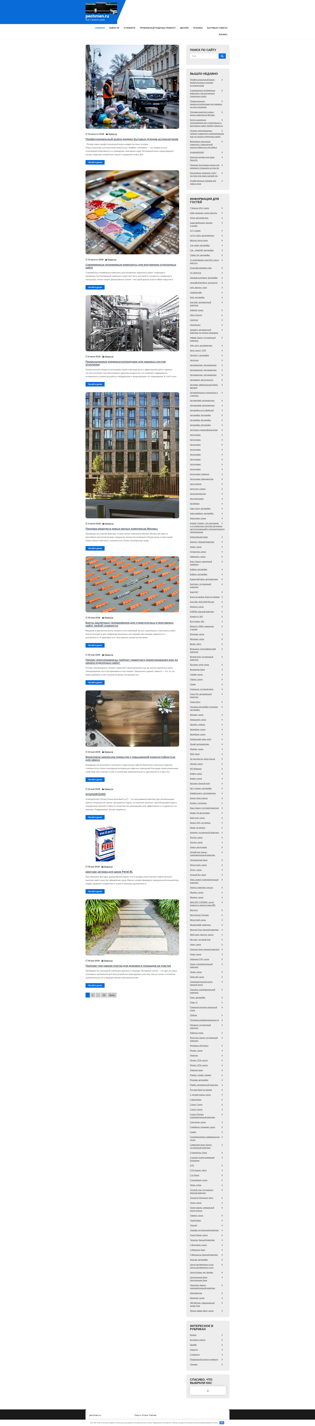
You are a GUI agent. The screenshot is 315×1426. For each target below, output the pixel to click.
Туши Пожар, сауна (199, 1235)
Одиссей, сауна (197, 977)
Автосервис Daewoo (199, 474)
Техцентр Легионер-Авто (201, 1197)
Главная (100, 28)
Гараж (193, 684)
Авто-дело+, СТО (198, 350)
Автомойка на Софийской (202, 410)
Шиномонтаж (196, 1293)
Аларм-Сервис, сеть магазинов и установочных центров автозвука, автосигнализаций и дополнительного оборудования (207, 528)
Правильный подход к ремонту (158, 28)
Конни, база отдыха (199, 798)
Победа (193, 1015)
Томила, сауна (196, 1215)
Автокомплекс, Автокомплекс (203, 365)
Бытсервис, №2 (197, 621)
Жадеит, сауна (196, 749)
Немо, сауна (195, 954)
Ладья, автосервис (198, 847)
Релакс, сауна (196, 1050)
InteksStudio (196, 292)
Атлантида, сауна (198, 551)
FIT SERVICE (195, 273)
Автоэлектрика (197, 498)
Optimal (194, 320)
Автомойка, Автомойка (200, 415)
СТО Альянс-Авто (198, 1170)
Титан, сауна (195, 1202)
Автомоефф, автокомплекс (202, 400)
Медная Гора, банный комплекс (204, 929)
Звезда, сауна (196, 763)
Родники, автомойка (199, 1080)
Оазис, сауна (196, 972)
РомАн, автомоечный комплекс (204, 1085)
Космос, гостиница (198, 803)
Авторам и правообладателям (204, 430)
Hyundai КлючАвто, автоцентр (204, 282)
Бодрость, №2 (196, 616)
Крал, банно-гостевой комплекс (204, 808)
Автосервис (195, 435)
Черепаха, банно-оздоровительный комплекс (202, 1287)
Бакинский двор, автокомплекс (204, 579)
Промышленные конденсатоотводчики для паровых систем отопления (126, 363)
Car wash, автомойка (200, 245)
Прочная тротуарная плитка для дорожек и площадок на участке (128, 966)
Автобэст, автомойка (199, 355)
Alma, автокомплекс (199, 218)
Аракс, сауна (196, 546)
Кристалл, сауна (197, 817)
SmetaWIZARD (96, 794)
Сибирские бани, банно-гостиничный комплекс (201, 1146)
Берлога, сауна (197, 606)
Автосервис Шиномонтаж (201, 479)
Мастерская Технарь (199, 915)
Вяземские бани (197, 669)
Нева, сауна (195, 944)
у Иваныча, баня (197, 1250)
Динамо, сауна (196, 714)
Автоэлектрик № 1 (198, 493)
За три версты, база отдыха (202, 759)
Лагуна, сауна (196, 837)
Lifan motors (196, 315)
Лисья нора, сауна (198, 865)
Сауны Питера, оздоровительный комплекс (202, 1116)
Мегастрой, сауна (198, 920)
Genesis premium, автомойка (204, 277)
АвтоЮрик (194, 503)
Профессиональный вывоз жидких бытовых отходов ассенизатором (132, 139)
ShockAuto (195, 325)
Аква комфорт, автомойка (201, 513)
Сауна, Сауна (196, 1104)
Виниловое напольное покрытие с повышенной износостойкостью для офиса (130, 758)
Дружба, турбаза (197, 724)
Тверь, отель (195, 1185)
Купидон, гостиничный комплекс (204, 832)
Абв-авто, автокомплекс (201, 345)
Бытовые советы (217, 28)
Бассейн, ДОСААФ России (202, 601)
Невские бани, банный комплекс (205, 949)
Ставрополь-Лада (198, 1152)
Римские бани (196, 1070)
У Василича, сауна (198, 1245)
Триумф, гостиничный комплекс (204, 1230)
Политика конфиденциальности (204, 1020)
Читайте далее (95, 162)
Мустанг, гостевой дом (200, 939)
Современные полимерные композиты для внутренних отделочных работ (131, 266)
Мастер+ (194, 910)
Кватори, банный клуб (200, 783)
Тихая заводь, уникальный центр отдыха (202, 1209)
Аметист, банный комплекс (202, 542)
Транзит (193, 1225)
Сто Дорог (194, 1175)
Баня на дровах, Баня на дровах (205, 597)
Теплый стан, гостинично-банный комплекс (202, 1191)
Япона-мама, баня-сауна (202, 1310)
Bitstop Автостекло (199, 240)
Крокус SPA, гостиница (200, 822)
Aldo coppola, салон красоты (203, 213)
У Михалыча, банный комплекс (204, 1254)
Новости (114, 28)
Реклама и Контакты (199, 1045)
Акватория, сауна (198, 518)
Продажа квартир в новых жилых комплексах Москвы (122, 529)
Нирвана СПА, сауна (199, 959)
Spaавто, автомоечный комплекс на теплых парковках (204, 331)
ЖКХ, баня (195, 754)
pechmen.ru (97, 16)
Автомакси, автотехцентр (201, 380)
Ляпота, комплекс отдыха (201, 887)
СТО (192, 1165)
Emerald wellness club (201, 268)
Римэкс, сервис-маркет (200, 1075)
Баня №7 (194, 592)
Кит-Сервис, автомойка (201, 788)
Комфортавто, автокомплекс (203, 793)
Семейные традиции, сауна (202, 1127)
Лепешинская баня (198, 860)
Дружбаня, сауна (197, 729)
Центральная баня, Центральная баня (198, 1279)
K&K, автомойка (197, 297)
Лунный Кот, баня (198, 874)
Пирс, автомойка (197, 997)
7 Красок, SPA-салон (199, 208)
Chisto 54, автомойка (200, 255)
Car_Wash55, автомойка (202, 250)
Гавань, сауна (196, 679)
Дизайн (184, 28)
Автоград (194, 360)
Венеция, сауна (197, 634)
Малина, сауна (196, 892)
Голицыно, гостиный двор (201, 689)
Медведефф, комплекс (200, 925)
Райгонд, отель (196, 1033)
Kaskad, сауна (196, 310)
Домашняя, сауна (198, 719)
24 (104, 995)
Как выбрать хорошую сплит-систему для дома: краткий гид (204, 174)
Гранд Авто (195, 702)
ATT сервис (195, 230)
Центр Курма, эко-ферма (201, 1272)
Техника (198, 28)
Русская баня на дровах (201, 1089)
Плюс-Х (193, 1002)
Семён (193, 1132)
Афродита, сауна (197, 556)
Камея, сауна (196, 773)
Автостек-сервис (198, 489)
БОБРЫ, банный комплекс (202, 611)
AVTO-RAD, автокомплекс (202, 235)
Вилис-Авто (195, 644)
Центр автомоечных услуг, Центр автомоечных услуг (202, 1266)
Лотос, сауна (196, 870)
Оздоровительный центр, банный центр (201, 983)
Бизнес (223, 34)
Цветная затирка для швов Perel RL (109, 872)
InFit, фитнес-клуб (198, 287)
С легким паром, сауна (200, 1094)
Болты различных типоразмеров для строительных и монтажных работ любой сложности (129, 624)
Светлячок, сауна (198, 1122)
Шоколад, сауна (197, 1298)
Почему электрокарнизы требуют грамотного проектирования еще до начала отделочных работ (132, 661)
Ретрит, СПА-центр (199, 1060)
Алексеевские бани (199, 537)
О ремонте (129, 28)
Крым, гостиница (197, 827)
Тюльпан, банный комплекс (202, 1240)
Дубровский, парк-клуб (200, 739)
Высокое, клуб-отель (199, 664)
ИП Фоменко (196, 768)
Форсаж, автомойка (199, 1259)
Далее (112, 995)
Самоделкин (195, 1099)
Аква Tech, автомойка (200, 508)
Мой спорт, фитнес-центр (201, 934)
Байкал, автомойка (198, 569)
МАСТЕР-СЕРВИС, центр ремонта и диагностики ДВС (203, 904)
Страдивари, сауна (198, 1180)
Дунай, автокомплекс (199, 744)
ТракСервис (195, 1220)
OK (222, 1423)
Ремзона (194, 1055)
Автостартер (196, 484)
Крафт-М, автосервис (200, 813)
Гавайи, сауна (196, 674)
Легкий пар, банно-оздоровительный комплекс (202, 854)
